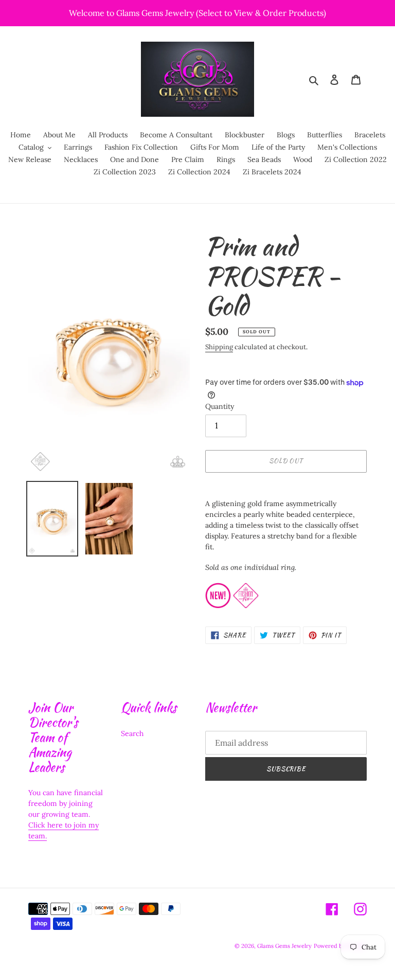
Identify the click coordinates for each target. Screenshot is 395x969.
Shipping (219, 347)
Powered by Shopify (340, 945)
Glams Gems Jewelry (284, 945)
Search (132, 733)
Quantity (219, 406)
